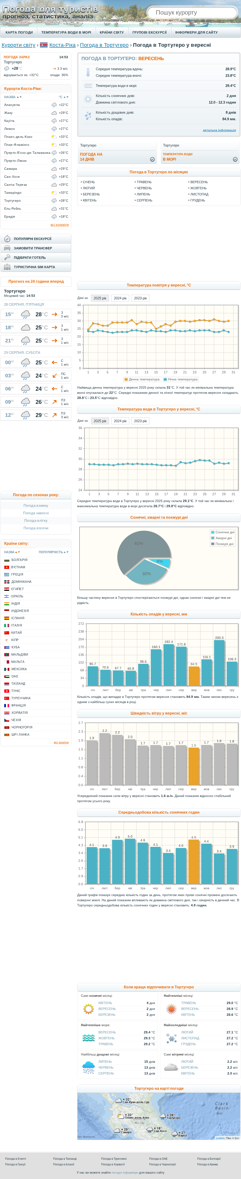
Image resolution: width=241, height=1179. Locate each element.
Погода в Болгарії (209, 1158)
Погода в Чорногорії (162, 1164)
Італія (16, 625)
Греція (17, 574)
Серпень (144, 200)
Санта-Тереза (15, 184)
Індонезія (20, 611)
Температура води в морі (66, 32)
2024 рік (120, 298)
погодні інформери (125, 1172)
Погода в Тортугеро (104, 45)
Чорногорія (22, 727)
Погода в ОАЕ (158, 1158)
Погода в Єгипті (15, 1158)
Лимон (9, 129)
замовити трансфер (33, 248)
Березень (91, 194)
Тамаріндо (12, 192)
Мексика (19, 669)
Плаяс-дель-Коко (18, 137)
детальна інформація (219, 130)
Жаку (8, 113)
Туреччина (21, 698)
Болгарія (20, 560)
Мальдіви (19, 654)
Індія (15, 603)
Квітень (89, 200)
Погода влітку (36, 520)
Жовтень (198, 188)
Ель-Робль (12, 208)
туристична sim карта (34, 267)
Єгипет (17, 589)
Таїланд (18, 683)
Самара (10, 168)
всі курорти (60, 225)
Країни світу (112, 32)
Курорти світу (18, 45)
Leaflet (220, 1138)
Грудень (197, 200)
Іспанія (17, 618)
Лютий (89, 188)
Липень (143, 194)
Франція (18, 705)
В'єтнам (18, 567)
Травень (144, 182)
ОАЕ (15, 676)
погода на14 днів (91, 156)
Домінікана (22, 582)
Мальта (17, 662)
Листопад (199, 194)
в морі (178, 157)
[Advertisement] (35, 456)
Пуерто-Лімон (15, 160)
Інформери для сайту (196, 32)
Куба (16, 647)
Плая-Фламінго (16, 145)
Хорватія (20, 713)
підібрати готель (30, 257)
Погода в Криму (207, 1164)
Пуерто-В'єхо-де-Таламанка (27, 153)
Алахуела (12, 105)
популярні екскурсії (32, 239)
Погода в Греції (15, 1164)
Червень (144, 188)
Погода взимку (36, 505)
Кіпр (15, 640)
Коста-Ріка (62, 45)
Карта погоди (19, 32)
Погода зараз (17, 57)
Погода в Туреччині (114, 1158)
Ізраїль (17, 596)
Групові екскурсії (150, 32)
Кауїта (9, 121)
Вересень (199, 182)
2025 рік (100, 298)
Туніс (16, 691)
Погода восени (36, 528)
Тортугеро (12, 200)
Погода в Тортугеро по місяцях (159, 172)
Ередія (9, 216)
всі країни (61, 742)
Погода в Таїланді (65, 1158)
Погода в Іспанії (63, 1164)
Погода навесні (35, 513)
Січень (89, 182)
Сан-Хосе (12, 176)
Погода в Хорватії (113, 1164)
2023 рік (140, 298)
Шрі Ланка (20, 734)
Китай (16, 632)
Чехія (16, 720)
